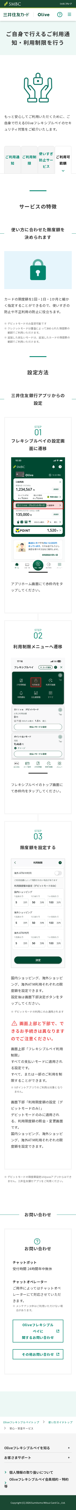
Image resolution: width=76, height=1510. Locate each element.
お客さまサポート (60, 14)
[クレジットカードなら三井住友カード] (16, 15)
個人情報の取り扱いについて (31, 1472)
